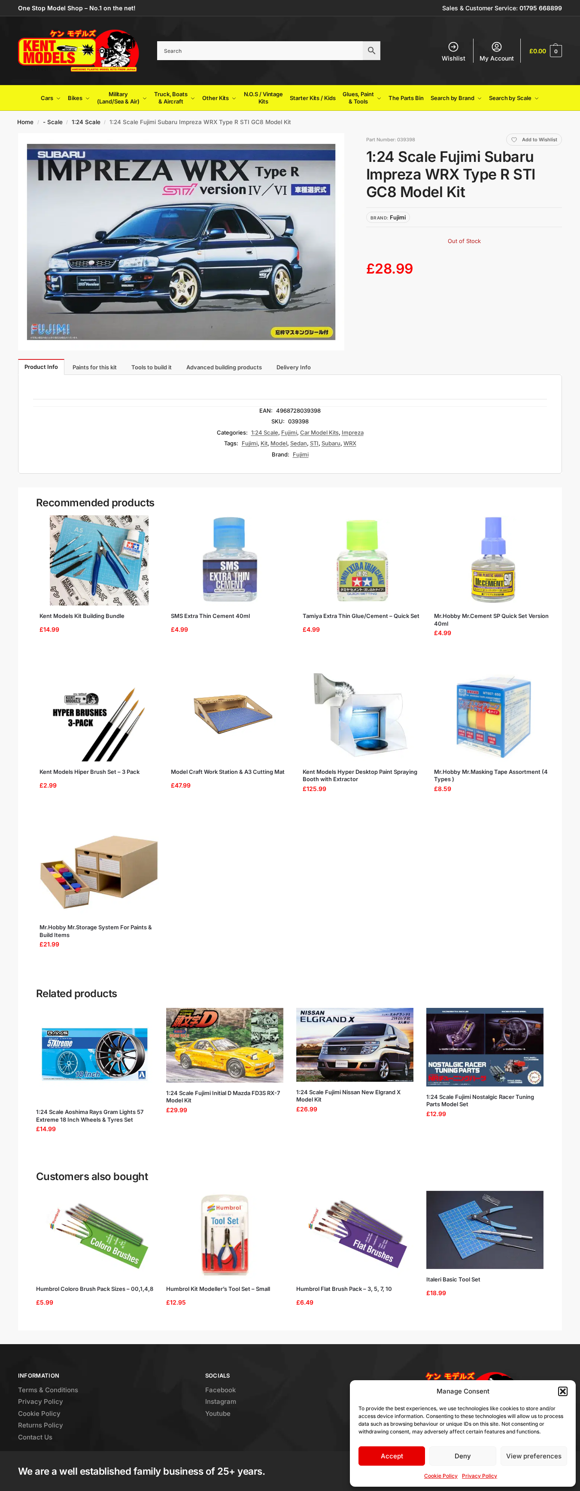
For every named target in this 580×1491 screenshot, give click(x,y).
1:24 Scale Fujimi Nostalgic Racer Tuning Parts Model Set (480, 1100)
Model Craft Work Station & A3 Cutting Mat (228, 771)
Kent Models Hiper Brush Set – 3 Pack (89, 771)
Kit (264, 443)
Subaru (331, 443)
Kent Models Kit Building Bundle (82, 615)
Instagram (220, 1401)
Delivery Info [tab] (293, 367)
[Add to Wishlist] (145, 526)
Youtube (218, 1413)
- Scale (53, 122)
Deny (463, 1456)
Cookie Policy (441, 1476)
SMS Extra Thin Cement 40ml (210, 615)
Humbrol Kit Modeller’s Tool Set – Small (218, 1288)
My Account (497, 58)
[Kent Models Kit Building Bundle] (99, 560)
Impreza (353, 432)
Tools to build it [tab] (151, 367)
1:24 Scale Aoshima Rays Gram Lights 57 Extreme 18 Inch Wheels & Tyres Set (89, 1115)
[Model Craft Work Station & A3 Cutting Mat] (230, 716)
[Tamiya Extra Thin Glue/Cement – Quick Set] (362, 560)
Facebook (220, 1390)
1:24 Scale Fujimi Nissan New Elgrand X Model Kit (348, 1096)
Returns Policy (40, 1425)
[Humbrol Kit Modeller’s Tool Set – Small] (224, 1235)
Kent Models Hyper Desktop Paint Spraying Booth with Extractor (360, 775)
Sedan (298, 443)
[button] (563, 1391)
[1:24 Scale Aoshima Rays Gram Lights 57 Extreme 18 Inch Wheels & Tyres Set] (94, 1055)
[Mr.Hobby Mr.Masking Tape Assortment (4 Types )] (493, 716)
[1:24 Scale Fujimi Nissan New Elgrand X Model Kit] (354, 1045)
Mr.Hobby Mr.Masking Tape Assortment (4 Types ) (491, 775)
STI (314, 443)
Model (278, 443)
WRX (349, 443)
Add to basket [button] (96, 654)
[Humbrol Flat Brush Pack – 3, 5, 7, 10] (354, 1235)
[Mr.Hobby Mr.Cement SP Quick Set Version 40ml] (493, 560)
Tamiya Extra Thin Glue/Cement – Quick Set (361, 615)
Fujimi (289, 432)
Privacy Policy (479, 1476)
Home (25, 122)
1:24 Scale (86, 122)
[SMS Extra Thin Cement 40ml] (230, 560)
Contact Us (35, 1437)
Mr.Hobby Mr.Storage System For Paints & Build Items (95, 931)
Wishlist (453, 58)
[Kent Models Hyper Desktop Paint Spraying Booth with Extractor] (362, 716)
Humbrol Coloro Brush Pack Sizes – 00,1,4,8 (94, 1288)
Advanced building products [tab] (224, 367)
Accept (392, 1456)
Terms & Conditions (48, 1390)
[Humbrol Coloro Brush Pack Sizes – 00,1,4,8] (94, 1235)
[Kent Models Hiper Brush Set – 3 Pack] (99, 716)
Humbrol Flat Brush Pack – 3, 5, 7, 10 (344, 1288)
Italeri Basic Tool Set (453, 1279)
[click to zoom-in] (181, 241)
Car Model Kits (319, 432)
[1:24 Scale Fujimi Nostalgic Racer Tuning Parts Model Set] (485, 1047)
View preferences (534, 1456)
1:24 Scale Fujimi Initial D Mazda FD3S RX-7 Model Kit (223, 1096)
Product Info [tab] (41, 366)
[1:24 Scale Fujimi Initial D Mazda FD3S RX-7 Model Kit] (224, 1045)
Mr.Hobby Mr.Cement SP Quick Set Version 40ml (491, 619)
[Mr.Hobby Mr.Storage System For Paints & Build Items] (99, 872)
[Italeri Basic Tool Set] (485, 1230)
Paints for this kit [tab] (95, 367)
